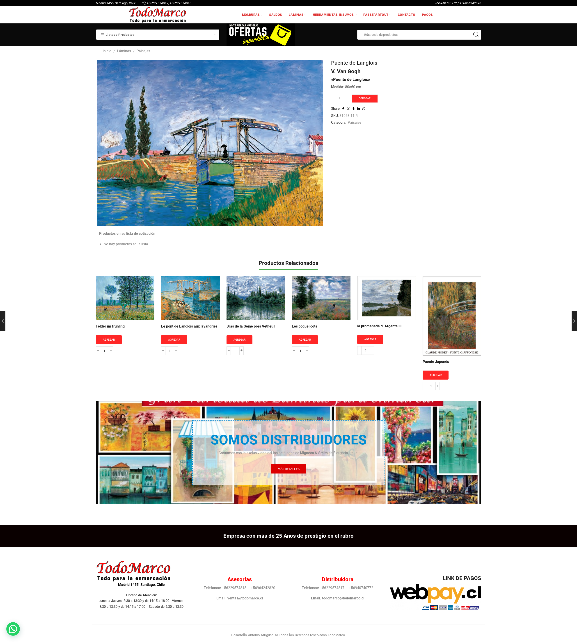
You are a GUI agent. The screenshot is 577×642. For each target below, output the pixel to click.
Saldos (275, 14)
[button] (13, 629)
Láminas (296, 14)
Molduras (251, 14)
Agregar (365, 98)
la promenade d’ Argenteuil (379, 326)
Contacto (406, 14)
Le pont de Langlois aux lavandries (189, 326)
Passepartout (375, 14)
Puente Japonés (436, 362)
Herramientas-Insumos (333, 14)
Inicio (107, 51)
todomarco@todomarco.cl (343, 598)
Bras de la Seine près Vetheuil (251, 326)
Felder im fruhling (110, 326)
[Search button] (476, 34)
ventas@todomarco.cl (245, 598)
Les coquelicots (304, 326)
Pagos (427, 14)
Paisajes (143, 51)
